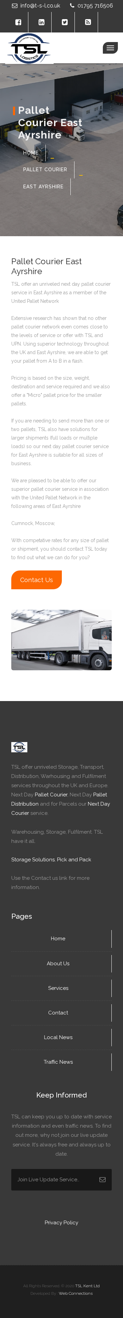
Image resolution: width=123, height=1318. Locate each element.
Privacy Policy (61, 1223)
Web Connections (76, 1293)
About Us (59, 963)
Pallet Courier (45, 169)
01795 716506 (94, 5)
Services (59, 988)
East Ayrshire (43, 186)
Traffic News (59, 1062)
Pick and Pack (74, 860)
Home (31, 153)
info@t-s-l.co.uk (40, 5)
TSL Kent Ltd (87, 1285)
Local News (59, 1037)
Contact (58, 1013)
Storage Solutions (33, 860)
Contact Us (36, 579)
